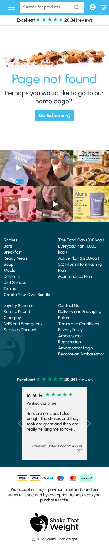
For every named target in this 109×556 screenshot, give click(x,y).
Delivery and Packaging (79, 311)
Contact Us (68, 305)
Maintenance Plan (75, 276)
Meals (9, 270)
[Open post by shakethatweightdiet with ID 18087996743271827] (54, 168)
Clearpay (12, 317)
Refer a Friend (17, 311)
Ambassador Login (75, 348)
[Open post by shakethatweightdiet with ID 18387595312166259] (18, 204)
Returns (65, 317)
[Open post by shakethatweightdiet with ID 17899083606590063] (91, 168)
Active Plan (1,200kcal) (78, 258)
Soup (8, 264)
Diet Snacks (15, 282)
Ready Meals (16, 258)
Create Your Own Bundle (27, 294)
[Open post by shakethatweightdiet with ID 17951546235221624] (54, 204)
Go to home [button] (52, 115)
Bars (8, 246)
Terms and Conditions (78, 323)
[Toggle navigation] (12, 7)
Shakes (10, 240)
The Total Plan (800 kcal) (81, 240)
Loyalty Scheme (19, 305)
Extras (10, 288)
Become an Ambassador (81, 354)
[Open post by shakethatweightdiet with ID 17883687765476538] (91, 204)
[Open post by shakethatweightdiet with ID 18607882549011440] (18, 168)
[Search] (76, 7)
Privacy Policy (70, 329)
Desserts (12, 276)
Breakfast (13, 252)
